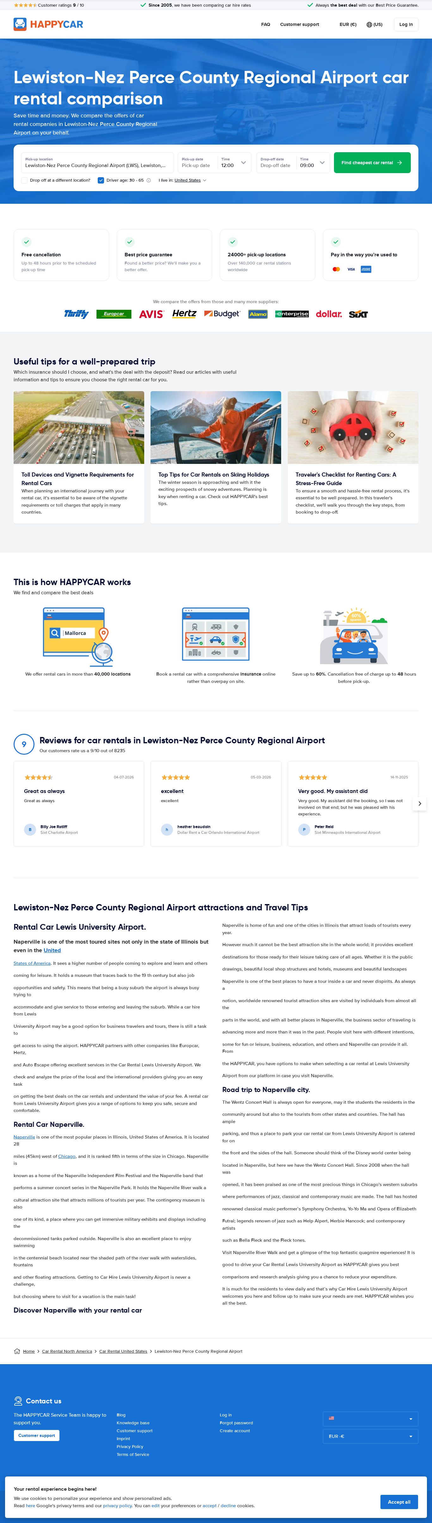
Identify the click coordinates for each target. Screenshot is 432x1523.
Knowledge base (133, 1423)
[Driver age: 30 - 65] (101, 180)
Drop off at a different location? (59, 180)
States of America (32, 963)
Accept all (399, 1502)
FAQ (265, 24)
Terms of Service (133, 1454)
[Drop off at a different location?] (24, 180)
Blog (121, 1415)
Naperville (24, 1137)
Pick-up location (39, 159)
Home (29, 1351)
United (52, 950)
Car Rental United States (123, 1351)
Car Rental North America (67, 1351)
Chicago (67, 1156)
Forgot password (236, 1423)
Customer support (299, 24)
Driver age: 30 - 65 (125, 180)
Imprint (123, 1438)
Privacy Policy (130, 1446)
